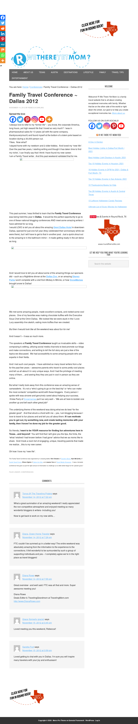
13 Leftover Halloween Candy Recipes (105, 200)
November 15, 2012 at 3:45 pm (37, 622)
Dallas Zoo (51, 276)
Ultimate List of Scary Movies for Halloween (107, 206)
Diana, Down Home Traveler (36, 533)
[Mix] (2, 50)
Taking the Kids (38, 462)
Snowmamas (30, 399)
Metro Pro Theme (59, 720)
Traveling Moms (65, 459)
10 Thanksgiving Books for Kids (102, 185)
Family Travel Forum (15, 462)
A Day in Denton (95, 141)
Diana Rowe (28, 575)
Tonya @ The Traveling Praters (37, 493)
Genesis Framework (76, 720)
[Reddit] (2, 28)
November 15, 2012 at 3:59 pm (37, 650)
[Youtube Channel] (121, 126)
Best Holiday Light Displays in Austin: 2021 (107, 157)
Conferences (27, 472)
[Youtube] (42, 119)
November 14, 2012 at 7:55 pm (37, 578)
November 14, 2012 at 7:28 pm (37, 537)
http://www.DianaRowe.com (27, 601)
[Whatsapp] (2, 55)
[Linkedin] (2, 33)
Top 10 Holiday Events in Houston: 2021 (106, 163)
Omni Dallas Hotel (62, 227)
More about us (118, 113)
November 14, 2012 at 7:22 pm (37, 497)
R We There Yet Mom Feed (110, 135)
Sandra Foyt (28, 646)
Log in (97, 720)
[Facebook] (12, 119)
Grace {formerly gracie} (33, 619)
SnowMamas (76, 279)
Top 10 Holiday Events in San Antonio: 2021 (107, 179)
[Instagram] (34, 119)
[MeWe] (2, 44)
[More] (49, 119)
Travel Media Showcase (64, 462)
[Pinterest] (27, 119)
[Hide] (1, 66)
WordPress (89, 720)
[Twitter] (20, 119)
